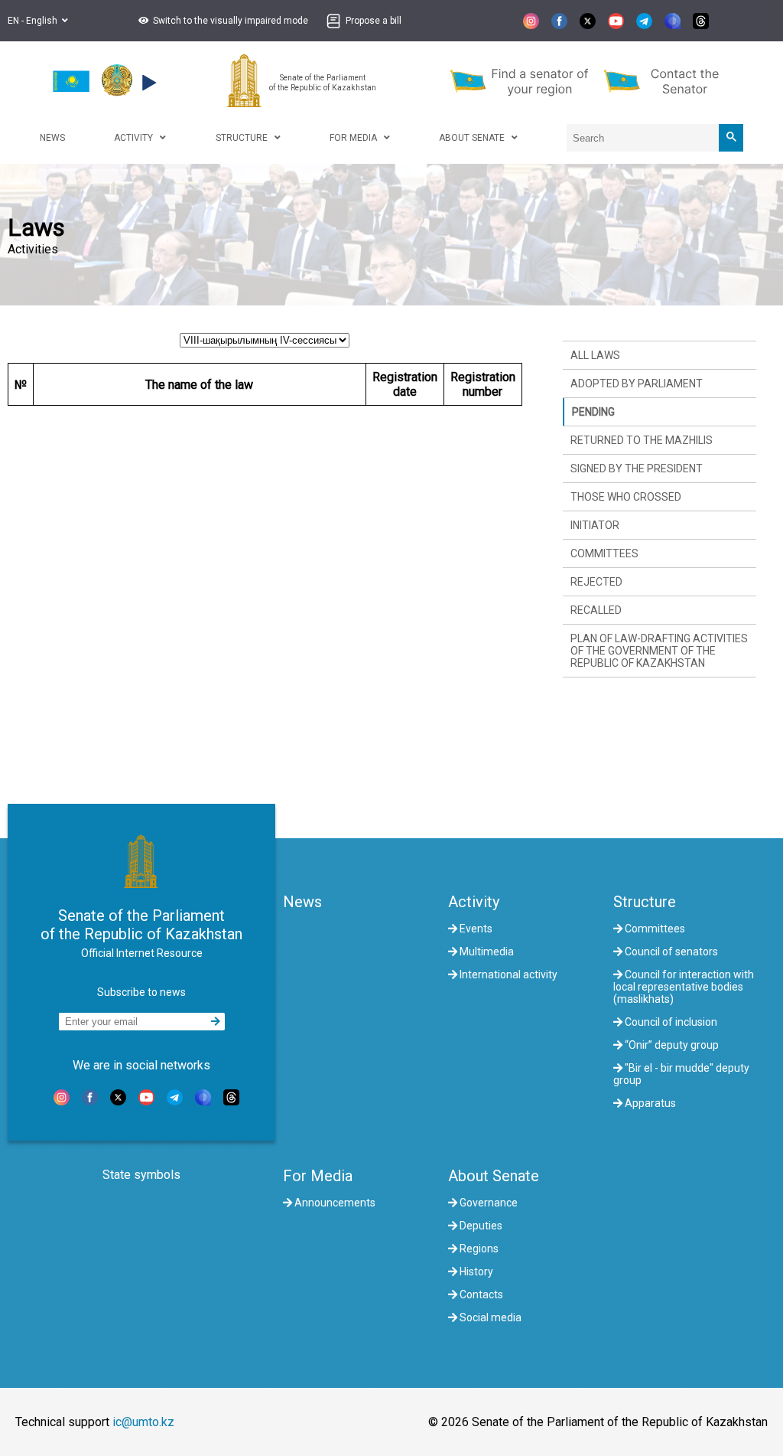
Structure (644, 902)
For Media (318, 1176)
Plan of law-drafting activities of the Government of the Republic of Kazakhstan (659, 650)
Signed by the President (636, 468)
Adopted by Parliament (636, 383)
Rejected (596, 582)
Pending (593, 412)
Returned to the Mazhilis (641, 440)
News (302, 902)
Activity (473, 902)
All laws (595, 355)
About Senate (493, 1176)
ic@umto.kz (143, 1422)
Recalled (596, 610)
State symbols (141, 1174)
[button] (221, 20)
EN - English (35, 20)
